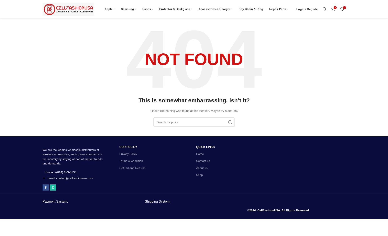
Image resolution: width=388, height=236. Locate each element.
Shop (199, 174)
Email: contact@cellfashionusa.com (70, 178)
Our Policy (128, 147)
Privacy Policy (128, 153)
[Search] (325, 9)
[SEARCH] (230, 122)
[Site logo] (68, 9)
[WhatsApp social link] (53, 187)
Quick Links (205, 147)
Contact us (203, 160)
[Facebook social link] (46, 187)
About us (202, 168)
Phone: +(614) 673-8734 (60, 172)
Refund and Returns (132, 168)
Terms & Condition (131, 160)
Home (200, 153)
